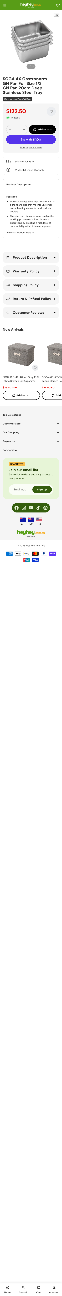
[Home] (8, 1287)
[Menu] (4, 5)
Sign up (42, 489)
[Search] (23, 1287)
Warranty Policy (26, 271)
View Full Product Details (20, 232)
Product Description (30, 257)
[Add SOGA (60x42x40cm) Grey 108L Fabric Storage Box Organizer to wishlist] (35, 368)
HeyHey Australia (35, 545)
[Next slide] (55, 367)
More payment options (31, 147)
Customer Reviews (28, 312)
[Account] (54, 1287)
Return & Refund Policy (32, 299)
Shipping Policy (26, 285)
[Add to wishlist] (51, 111)
